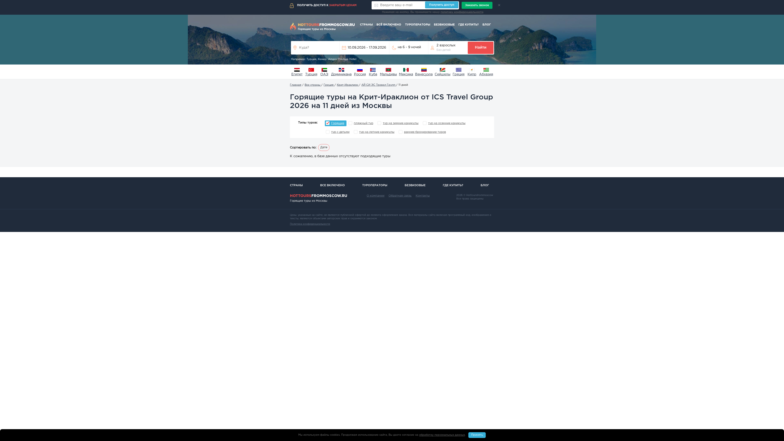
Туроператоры (417, 24)
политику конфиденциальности (462, 12)
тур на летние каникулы (376, 132)
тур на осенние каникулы (447, 123)
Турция (311, 74)
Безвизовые (444, 24)
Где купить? (468, 24)
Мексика (406, 74)
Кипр (472, 74)
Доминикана (341, 74)
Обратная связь (400, 196)
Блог (486, 24)
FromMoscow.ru (318, 196)
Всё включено (388, 24)
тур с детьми (340, 132)
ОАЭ (324, 74)
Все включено (332, 185)
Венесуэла (424, 74)
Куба (373, 74)
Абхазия (486, 74)
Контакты (423, 196)
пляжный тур (363, 123)
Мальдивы (388, 74)
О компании (375, 196)
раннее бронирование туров (425, 132)
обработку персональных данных (442, 435)
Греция (458, 74)
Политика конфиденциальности (310, 224)
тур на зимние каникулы (401, 123)
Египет (297, 74)
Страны (366, 24)
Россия (360, 74)
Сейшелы (442, 74)
